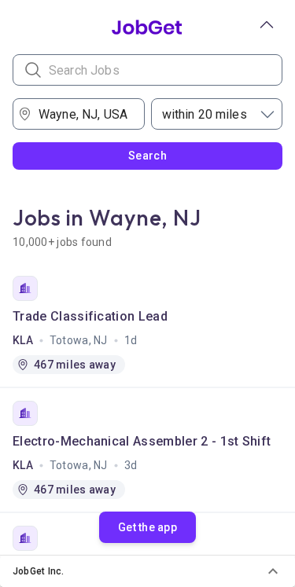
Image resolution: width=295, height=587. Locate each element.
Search (147, 155)
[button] (147, 571)
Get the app (147, 527)
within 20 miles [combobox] (204, 114)
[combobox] (83, 114)
